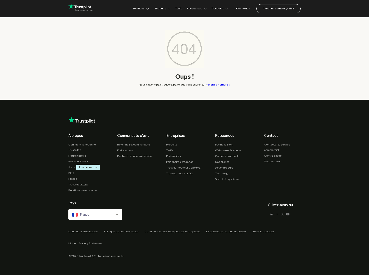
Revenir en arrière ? (218, 84)
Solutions (138, 8)
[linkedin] (272, 214)
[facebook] (277, 214)
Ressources (194, 8)
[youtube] (288, 214)
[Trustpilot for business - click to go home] (80, 8)
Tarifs (178, 8)
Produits (160, 8)
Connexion (243, 8)
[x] (282, 214)
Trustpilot (217, 8)
